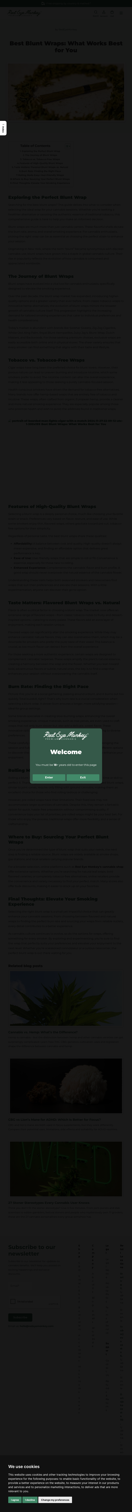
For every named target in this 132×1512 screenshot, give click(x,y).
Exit (83, 777)
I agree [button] (15, 1499)
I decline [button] (30, 1499)
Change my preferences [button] (55, 1499)
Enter (49, 777)
